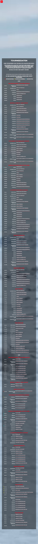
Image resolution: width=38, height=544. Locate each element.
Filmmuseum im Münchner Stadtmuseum (24, 492)
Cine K (17, 89)
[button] (1, 1)
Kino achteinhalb (20, 87)
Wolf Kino (17, 490)
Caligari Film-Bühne (20, 376)
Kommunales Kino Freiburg (22, 85)
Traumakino (18, 427)
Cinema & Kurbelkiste (21, 93)
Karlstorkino (19, 148)
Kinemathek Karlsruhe (21, 108)
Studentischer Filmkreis (21, 374)
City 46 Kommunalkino (21, 366)
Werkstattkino (18, 383)
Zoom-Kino (17, 412)
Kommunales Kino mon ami (21, 440)
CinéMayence (19, 95)
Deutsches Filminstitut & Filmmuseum (24, 134)
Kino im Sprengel (20, 106)
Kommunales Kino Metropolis (23, 91)
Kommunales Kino (19, 328)
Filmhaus (18, 115)
